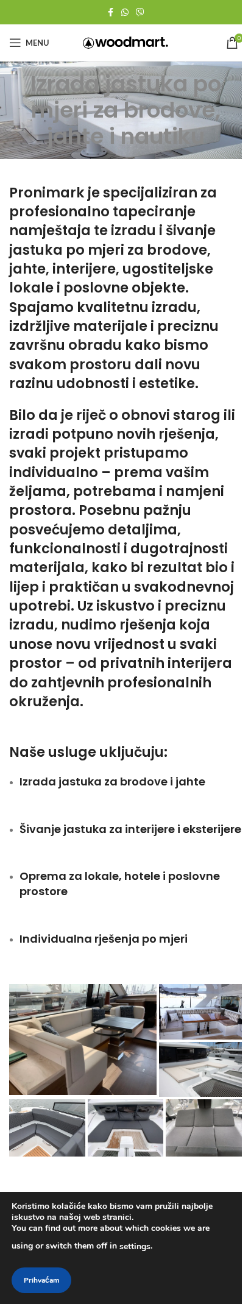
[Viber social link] (140, 12)
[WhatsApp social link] (125, 12)
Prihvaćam (41, 1280)
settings (134, 1246)
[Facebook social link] (110, 12)
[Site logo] (125, 42)
